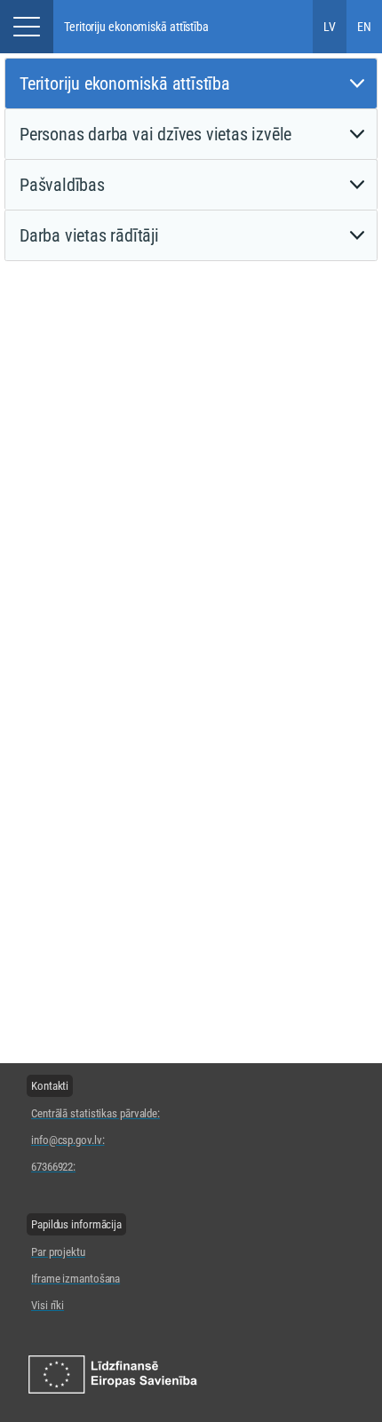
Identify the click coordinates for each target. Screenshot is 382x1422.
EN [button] (364, 27)
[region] (95, 1126)
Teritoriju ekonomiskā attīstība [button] (136, 27)
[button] (26, 26)
